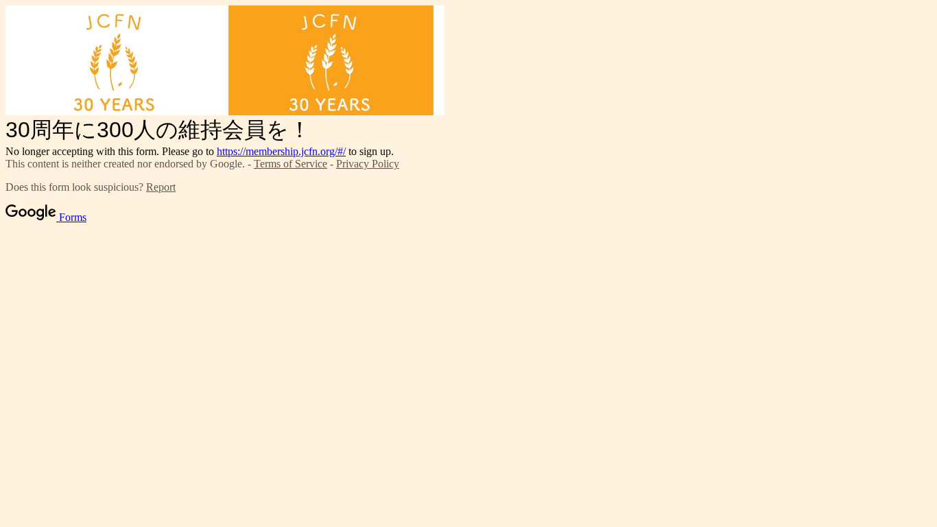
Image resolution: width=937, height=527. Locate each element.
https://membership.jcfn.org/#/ (281, 151)
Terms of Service (290, 163)
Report (161, 187)
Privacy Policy (367, 163)
